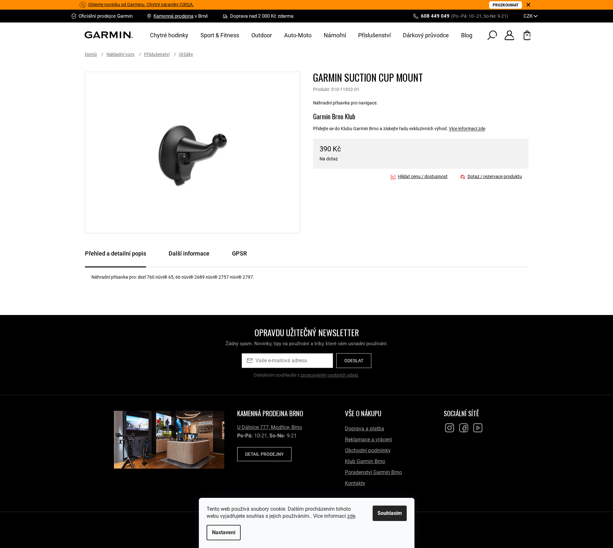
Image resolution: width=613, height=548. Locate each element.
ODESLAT (353, 360)
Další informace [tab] (189, 253)
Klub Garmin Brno (365, 461)
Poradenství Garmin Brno (373, 472)
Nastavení (223, 532)
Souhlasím (389, 513)
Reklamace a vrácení (368, 439)
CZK (529, 16)
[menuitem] (169, 35)
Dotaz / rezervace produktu (495, 176)
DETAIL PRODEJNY (264, 454)
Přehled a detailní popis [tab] (115, 253)
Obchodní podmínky (368, 450)
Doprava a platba (364, 429)
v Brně (180, 16)
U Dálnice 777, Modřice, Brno (269, 427)
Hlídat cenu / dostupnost (423, 176)
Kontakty (355, 483)
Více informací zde (467, 128)
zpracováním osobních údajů (329, 375)
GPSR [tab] (239, 253)
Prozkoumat (505, 5)
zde (351, 516)
